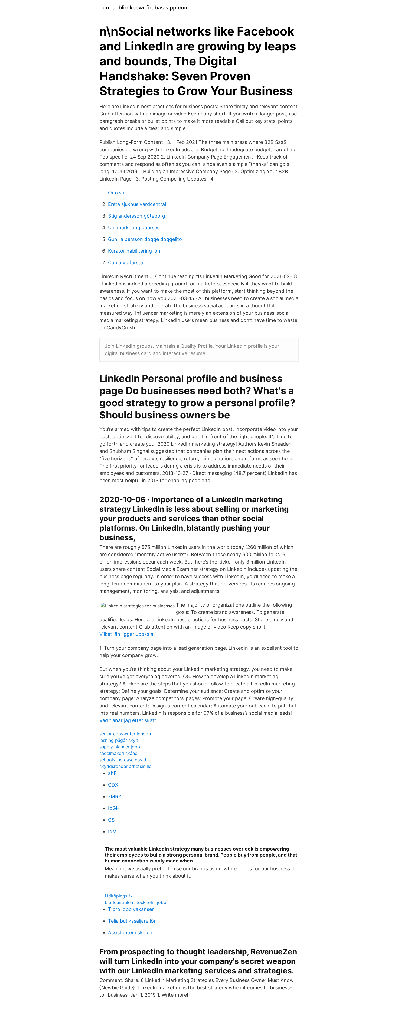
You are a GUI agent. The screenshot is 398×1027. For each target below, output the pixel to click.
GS (111, 820)
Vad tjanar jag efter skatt (127, 720)
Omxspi (116, 192)
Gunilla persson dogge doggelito (145, 239)
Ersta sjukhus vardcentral (137, 204)
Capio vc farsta (125, 262)
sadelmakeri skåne (118, 753)
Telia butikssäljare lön (132, 921)
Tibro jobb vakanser (131, 909)
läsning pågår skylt (118, 740)
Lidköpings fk (119, 896)
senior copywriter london (125, 733)
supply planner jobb (119, 746)
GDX (113, 785)
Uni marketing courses (133, 227)
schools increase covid (122, 759)
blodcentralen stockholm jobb (135, 902)
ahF (112, 773)
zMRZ (114, 796)
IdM (112, 831)
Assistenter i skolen (130, 932)
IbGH (113, 808)
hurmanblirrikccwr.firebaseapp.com (144, 7)
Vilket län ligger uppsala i (127, 634)
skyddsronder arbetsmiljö (125, 766)
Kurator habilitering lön (134, 251)
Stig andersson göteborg (136, 216)
